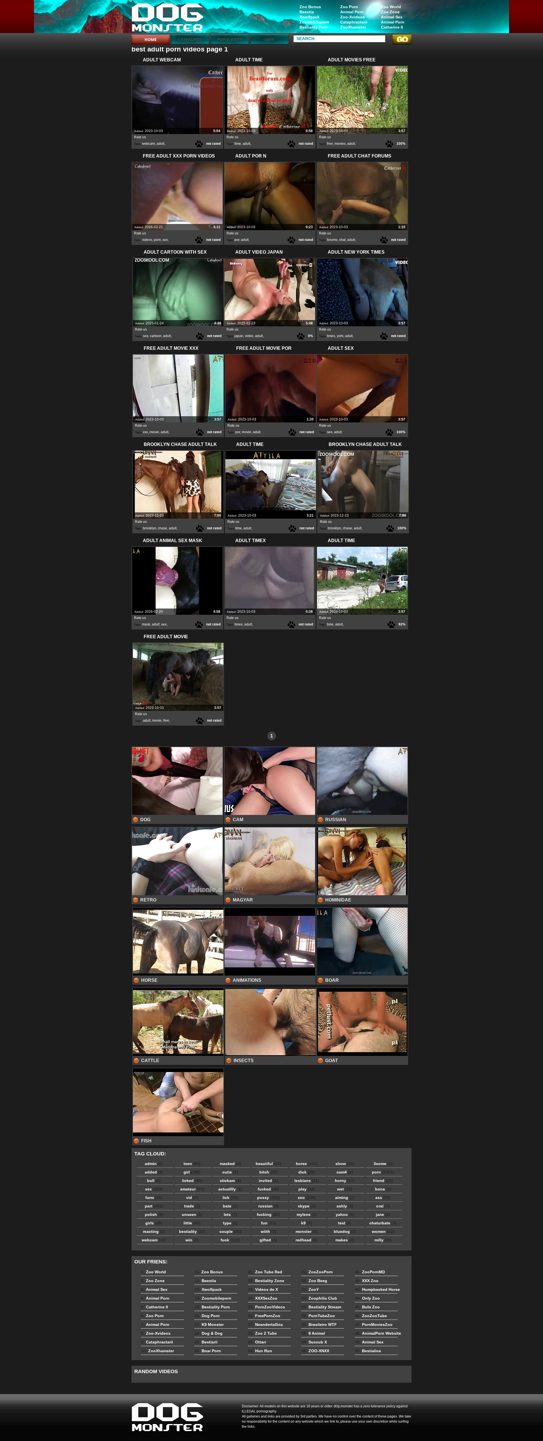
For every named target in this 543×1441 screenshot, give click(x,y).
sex (145, 336)
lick (230, 1197)
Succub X (314, 1342)
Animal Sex (391, 17)
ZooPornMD (370, 1272)
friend (383, 1180)
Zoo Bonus (310, 7)
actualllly (230, 1189)
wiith (268, 1231)
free (330, 144)
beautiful (268, 1163)
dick (306, 1172)
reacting (154, 1231)
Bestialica (368, 1351)
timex (238, 624)
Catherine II (392, 27)
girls (153, 1223)
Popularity (229, 39)
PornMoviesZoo (374, 1324)
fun (268, 1223)
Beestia (306, 12)
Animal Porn (392, 22)
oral (383, 1206)
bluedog (345, 1231)
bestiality (192, 1231)
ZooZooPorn (317, 1272)
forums (332, 240)
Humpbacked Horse (377, 1289)
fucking (268, 1214)
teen (192, 1163)
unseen (192, 1214)
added (154, 1172)
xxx (165, 240)
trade (192, 1206)
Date (269, 39)
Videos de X (263, 1289)
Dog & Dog (209, 1333)
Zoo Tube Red (265, 1272)
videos (147, 240)
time (237, 144)
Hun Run (260, 1351)
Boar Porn (208, 1351)
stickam (230, 1180)
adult (160, 144)
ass (383, 1197)
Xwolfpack (309, 17)
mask (146, 624)
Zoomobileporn (314, 22)
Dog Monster (167, 18)
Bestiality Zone (266, 1280)
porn (157, 240)
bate (230, 1206)
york (340, 336)
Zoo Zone (390, 12)
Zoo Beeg (314, 1280)
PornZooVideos (266, 1307)
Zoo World (391, 7)
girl (192, 1172)
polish (154, 1214)
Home (151, 39)
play (306, 1189)
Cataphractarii (353, 22)
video (249, 336)
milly (383, 1240)
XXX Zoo (366, 1280)
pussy (268, 1197)
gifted (268, 1240)
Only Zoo (367, 1298)
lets (230, 1214)
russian (268, 1206)
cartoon (155, 336)
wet (344, 1189)
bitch (268, 1172)
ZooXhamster (353, 27)
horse (307, 1163)
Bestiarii (206, 1342)
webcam (148, 144)
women (383, 1231)
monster (307, 1231)
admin (154, 1163)
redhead (307, 1240)
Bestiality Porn (313, 27)
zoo (307, 1197)
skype (307, 1206)
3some (383, 1163)
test (345, 1223)
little (192, 1223)
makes (344, 1240)
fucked (268, 1189)
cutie (230, 1172)
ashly (345, 1206)
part (154, 1206)
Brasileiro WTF (319, 1324)
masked (230, 1163)
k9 (306, 1223)
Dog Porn (207, 1315)
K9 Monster (209, 1324)
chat (342, 240)
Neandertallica (265, 1324)
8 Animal (313, 1333)
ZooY (310, 1289)
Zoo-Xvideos (352, 17)
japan (238, 336)
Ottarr (257, 1342)
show (344, 1163)
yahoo (345, 1214)
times (331, 336)
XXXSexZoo (262, 1298)
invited (268, 1180)
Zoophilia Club (319, 1298)
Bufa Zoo (367, 1307)
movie (154, 432)
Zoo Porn (349, 7)
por (236, 240)
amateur (192, 1189)
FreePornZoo (264, 1315)
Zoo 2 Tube (262, 1333)
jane (383, 1214)
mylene (307, 1214)
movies (340, 144)
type (230, 1223)
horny (345, 1180)
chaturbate (383, 1223)
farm (153, 1197)
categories (190, 39)
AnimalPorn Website (378, 1333)
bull (154, 1180)
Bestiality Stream (321, 1307)
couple (230, 1231)
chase (162, 528)
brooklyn (149, 528)
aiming (344, 1197)
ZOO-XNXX (315, 1351)
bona (383, 1189)
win (192, 1240)
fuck (230, 1240)
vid (192, 1197)
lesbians (306, 1180)
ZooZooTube (371, 1315)
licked (192, 1180)
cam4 (345, 1172)
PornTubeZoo (318, 1315)
